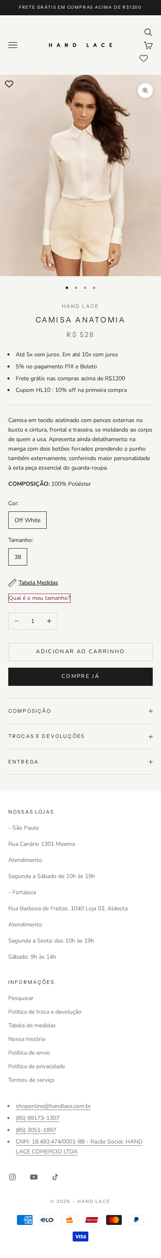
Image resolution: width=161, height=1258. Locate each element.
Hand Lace (80, 306)
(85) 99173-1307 (37, 1118)
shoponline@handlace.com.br (53, 1106)
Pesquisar (20, 998)
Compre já (80, 676)
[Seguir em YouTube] (34, 1177)
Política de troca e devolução (44, 1012)
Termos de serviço (31, 1080)
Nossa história (26, 1039)
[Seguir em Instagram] (12, 1177)
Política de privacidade (36, 1066)
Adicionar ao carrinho (80, 651)
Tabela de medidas (32, 1025)
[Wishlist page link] (144, 58)
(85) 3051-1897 (36, 1130)
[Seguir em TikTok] (55, 1177)
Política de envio (29, 1053)
